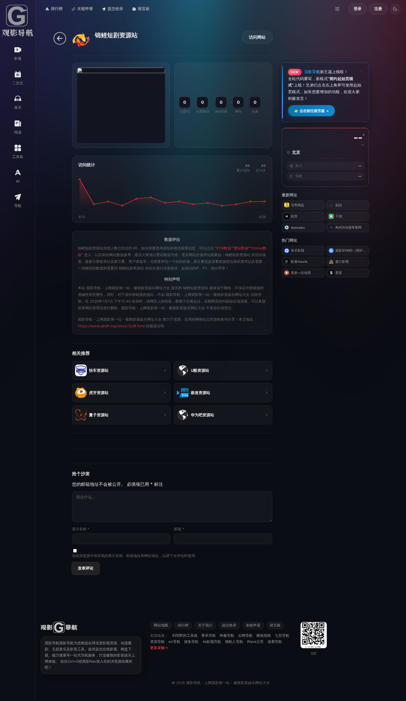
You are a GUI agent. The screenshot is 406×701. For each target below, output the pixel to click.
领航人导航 (234, 641)
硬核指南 (263, 635)
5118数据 (223, 248)
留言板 (144, 8)
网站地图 (161, 625)
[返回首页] (60, 38)
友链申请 (85, 8)
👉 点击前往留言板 (311, 110)
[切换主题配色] (395, 9)
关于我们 (205, 625)
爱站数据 (241, 248)
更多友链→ (159, 647)
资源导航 (157, 641)
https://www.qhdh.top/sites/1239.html (111, 326)
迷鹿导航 (275, 641)
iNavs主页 (255, 641)
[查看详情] (165, 370)
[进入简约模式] (337, 9)
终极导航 (227, 635)
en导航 (174, 641)
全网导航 (245, 635)
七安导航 (282, 635)
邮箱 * (179, 529)
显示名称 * (80, 529)
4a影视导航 (211, 641)
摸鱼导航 (191, 641)
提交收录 (115, 8)
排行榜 (57, 8)
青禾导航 (208, 635)
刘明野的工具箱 (184, 635)
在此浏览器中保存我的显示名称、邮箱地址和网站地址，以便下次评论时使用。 (135, 556)
